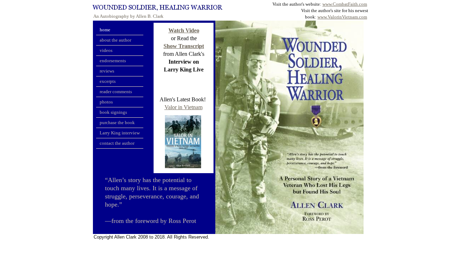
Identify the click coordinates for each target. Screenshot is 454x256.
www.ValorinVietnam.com (342, 17)
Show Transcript (184, 46)
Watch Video (183, 30)
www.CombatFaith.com (344, 4)
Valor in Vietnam (184, 107)
